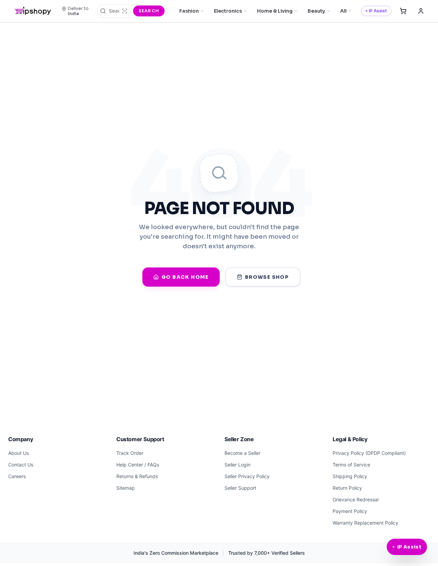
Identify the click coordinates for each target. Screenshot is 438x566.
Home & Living (275, 11)
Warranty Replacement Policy (365, 523)
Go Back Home (185, 277)
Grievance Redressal (355, 499)
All (343, 11)
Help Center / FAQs (137, 465)
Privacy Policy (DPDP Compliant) (369, 453)
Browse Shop (267, 277)
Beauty (316, 11)
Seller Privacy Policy (247, 476)
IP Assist (378, 10)
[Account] (421, 11)
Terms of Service (351, 465)
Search (149, 10)
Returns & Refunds (137, 476)
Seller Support (240, 488)
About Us (18, 453)
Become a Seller (242, 453)
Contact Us (20, 465)
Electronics (228, 11)
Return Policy (347, 488)
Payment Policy (350, 511)
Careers (17, 476)
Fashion (189, 11)
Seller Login (237, 465)
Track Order (129, 453)
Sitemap (125, 488)
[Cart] (403, 11)
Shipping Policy (350, 476)
